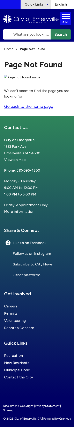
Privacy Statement (47, 406)
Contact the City (18, 377)
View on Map (15, 159)
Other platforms (26, 275)
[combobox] (62, 4)
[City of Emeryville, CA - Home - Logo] (31, 19)
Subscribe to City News (33, 264)
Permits (10, 313)
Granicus (65, 418)
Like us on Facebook (29, 243)
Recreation (13, 355)
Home (8, 49)
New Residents (16, 363)
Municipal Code (17, 370)
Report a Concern (19, 328)
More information (19, 211)
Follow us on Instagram (32, 253)
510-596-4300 (28, 170)
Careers (10, 306)
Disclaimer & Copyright (18, 406)
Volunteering (15, 320)
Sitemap (8, 410)
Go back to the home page (28, 106)
